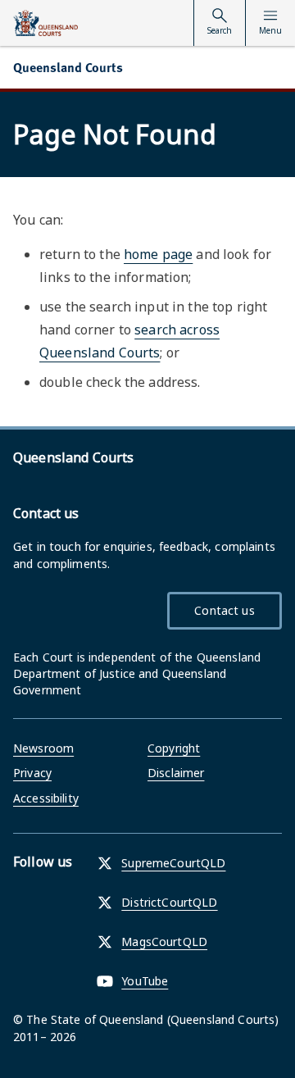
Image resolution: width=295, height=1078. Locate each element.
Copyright (174, 748)
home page (158, 254)
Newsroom (43, 748)
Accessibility (46, 798)
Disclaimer (176, 772)
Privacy (32, 772)
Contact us (224, 610)
